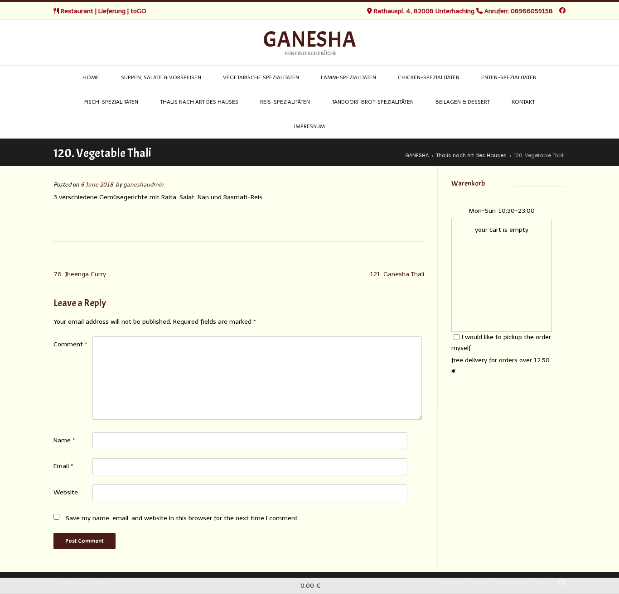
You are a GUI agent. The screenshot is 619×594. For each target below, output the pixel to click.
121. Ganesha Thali (397, 274)
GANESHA (309, 40)
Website (65, 492)
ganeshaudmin (143, 184)
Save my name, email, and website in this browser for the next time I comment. (182, 518)
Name (64, 440)
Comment (70, 344)
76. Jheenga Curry (79, 274)
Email (63, 466)
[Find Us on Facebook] (562, 10)
